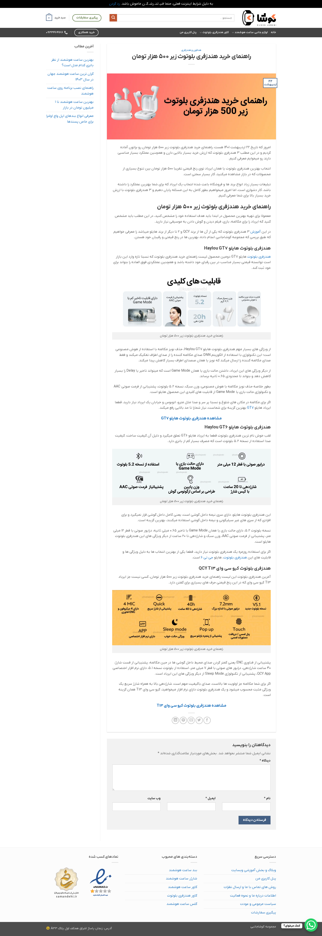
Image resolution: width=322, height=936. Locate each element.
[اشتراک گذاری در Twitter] (199, 720)
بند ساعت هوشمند (183, 870)
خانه (273, 32)
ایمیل (210, 798)
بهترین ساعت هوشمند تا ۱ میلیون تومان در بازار (74, 105)
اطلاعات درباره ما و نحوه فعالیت (253, 895)
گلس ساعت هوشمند (181, 904)
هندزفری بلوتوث (259, 257)
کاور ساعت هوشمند (182, 887)
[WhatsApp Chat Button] (311, 925)
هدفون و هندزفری (191, 50)
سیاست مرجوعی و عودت (258, 904)
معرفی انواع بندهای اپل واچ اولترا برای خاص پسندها (70, 119)
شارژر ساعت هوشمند (181, 878)
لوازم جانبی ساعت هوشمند (251, 32)
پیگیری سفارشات (263, 912)
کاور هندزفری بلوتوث (215, 32)
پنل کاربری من (188, 32)
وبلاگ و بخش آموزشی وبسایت (253, 870)
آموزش (255, 232)
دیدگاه (265, 761)
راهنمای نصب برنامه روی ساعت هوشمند (70, 91)
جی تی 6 (207, 557)
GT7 (250, 408)
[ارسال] (113, 17)
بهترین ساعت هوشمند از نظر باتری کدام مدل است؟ (72, 63)
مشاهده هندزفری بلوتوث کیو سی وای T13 (191, 705)
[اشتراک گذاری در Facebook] (207, 720)
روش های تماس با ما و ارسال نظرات (250, 887)
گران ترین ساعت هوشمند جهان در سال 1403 (71, 77)
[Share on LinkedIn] (175, 720)
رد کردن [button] (114, 4)
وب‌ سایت (154, 798)
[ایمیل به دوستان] (191, 720)
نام (267, 798)
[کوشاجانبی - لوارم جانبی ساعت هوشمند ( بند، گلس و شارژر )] (258, 18)
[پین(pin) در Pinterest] (183, 720)
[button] (56, 18)
